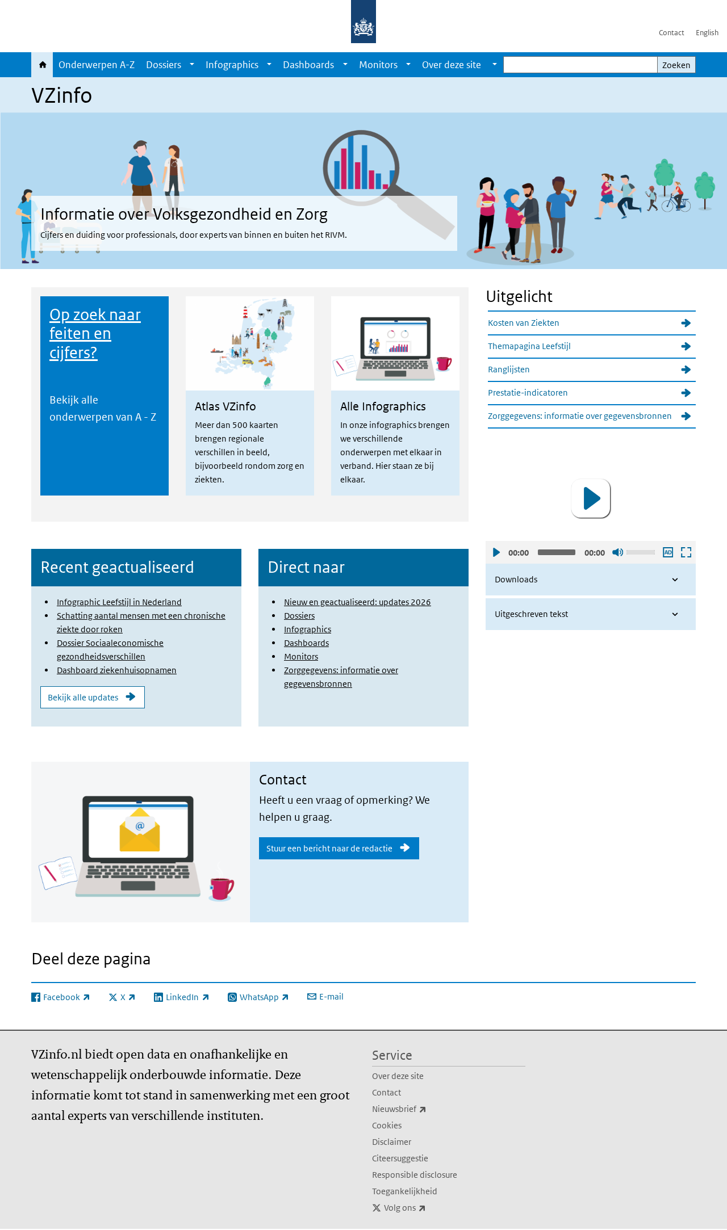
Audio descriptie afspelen (667, 552)
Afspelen (496, 552)
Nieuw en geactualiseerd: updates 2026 (357, 602)
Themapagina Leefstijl (529, 346)
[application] (591, 498)
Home (42, 64)
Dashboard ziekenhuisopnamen (117, 670)
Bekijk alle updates (83, 697)
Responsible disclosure (414, 1174)
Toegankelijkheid (404, 1191)
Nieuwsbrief (424, 1108)
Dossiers (163, 64)
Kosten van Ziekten (523, 322)
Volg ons (430, 1207)
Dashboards (308, 64)
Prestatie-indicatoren (528, 392)
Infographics (232, 64)
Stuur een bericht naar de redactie (329, 848)
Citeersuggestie (400, 1158)
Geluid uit (617, 552)
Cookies (387, 1125)
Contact (671, 32)
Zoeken (676, 65)
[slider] (642, 551)
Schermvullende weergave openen (685, 552)
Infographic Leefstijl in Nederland (119, 602)
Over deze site (398, 1076)
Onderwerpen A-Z (97, 64)
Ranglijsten (509, 369)
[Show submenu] (192, 64)
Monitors (378, 64)
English (707, 32)
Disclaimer (391, 1141)
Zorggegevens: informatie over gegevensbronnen (580, 415)
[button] (590, 498)
